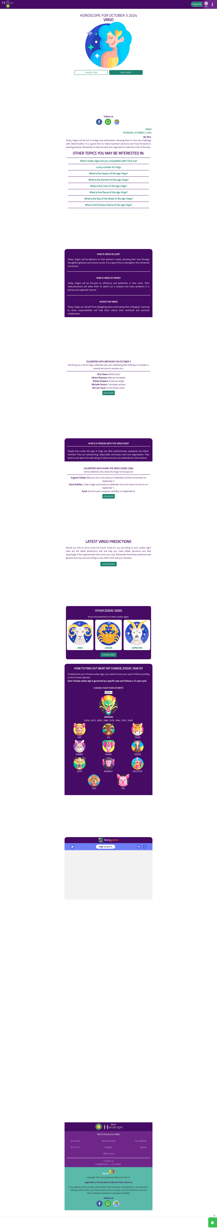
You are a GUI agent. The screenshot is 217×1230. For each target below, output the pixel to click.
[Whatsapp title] (108, 121)
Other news (108, 1153)
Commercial (102, 1164)
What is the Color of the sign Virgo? (108, 186)
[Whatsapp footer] (108, 1203)
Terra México (141, 1141)
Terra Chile (75, 1141)
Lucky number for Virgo (108, 167)
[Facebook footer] (99, 1203)
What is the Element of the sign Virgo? (109, 180)
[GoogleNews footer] (116, 1203)
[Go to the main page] (8, 4)
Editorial (116, 1164)
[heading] (108, 393)
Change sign (91, 72)
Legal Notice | (91, 1182)
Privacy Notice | (104, 1182)
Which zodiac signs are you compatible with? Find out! (108, 161)
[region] (108, 94)
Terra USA (74, 1147)
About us (128, 1182)
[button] (21, 77)
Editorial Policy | (118, 1182)
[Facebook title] (99, 121)
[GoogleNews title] (117, 121)
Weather (109, 1147)
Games (143, 1147)
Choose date (108, 564)
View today (125, 72)
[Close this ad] (214, 1215)
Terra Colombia (108, 1141)
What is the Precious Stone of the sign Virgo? (108, 205)
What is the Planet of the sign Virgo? (109, 192)
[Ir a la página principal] (69, 846)
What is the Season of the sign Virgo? (108, 173)
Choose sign (108, 654)
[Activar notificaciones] (201, 1222)
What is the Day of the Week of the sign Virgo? (108, 198)
